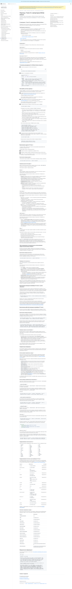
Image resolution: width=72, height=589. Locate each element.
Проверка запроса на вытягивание (26, 329)
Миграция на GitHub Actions (30, 10)
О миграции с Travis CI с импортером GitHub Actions (31, 22)
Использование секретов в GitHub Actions (29, 222)
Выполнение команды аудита (25, 157)
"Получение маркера (24, 100)
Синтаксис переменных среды (25, 509)
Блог (45, 583)
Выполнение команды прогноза (25, 252)
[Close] (69, 1)
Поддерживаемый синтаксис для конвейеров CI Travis (30, 458)
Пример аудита (22, 414)
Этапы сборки (22, 191)
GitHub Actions (4, 7)
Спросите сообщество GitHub (24, 577)
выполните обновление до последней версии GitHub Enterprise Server (45, 7)
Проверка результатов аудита (25, 163)
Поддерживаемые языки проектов (26, 441)
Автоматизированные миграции (39, 10)
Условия (26, 583)
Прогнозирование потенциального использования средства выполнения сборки (31, 246)
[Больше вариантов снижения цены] (58, 13)
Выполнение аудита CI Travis (26, 144)
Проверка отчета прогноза (25, 261)
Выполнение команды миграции (26, 312)
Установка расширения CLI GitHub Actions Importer (31, 65)
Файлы (21, 228)
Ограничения (22, 43)
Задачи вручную (22, 47)
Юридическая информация (26, 549)
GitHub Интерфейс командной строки (27, 36)
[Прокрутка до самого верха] (70, 587)
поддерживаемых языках (23, 62)
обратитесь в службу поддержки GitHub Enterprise (29, 8)
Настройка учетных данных (26, 88)
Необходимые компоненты (25, 27)
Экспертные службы (42, 583)
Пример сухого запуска (23, 430)
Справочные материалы (25, 346)
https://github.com (30, 373)
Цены (38, 583)
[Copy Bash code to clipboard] (45, 69)
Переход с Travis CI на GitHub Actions (39, 462)
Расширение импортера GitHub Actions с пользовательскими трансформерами (31, 304)
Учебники (25, 10)
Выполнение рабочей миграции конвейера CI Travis (31, 307)
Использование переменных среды (26, 352)
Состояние (35, 583)
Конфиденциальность (30, 583)
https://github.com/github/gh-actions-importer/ (40, 551)
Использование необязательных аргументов (28, 379)
